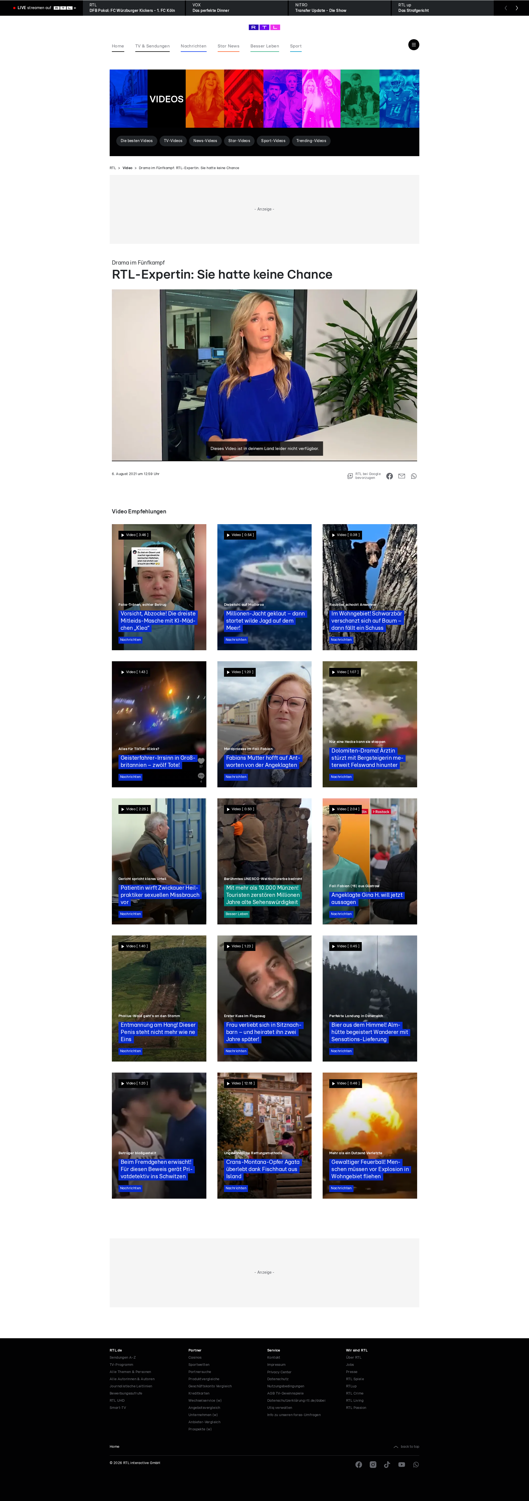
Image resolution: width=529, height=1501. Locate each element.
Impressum (276, 1365)
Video (128, 168)
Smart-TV (118, 1408)
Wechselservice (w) (205, 1401)
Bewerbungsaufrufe (126, 1393)
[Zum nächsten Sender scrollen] (516, 8)
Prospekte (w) (200, 1429)
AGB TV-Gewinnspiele (285, 1393)
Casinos (195, 1357)
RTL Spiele (355, 1379)
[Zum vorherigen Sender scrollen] (505, 8)
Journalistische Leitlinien (131, 1386)
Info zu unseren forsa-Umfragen (294, 1415)
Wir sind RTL (357, 1350)
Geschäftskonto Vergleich (210, 1386)
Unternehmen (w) (203, 1415)
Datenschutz (277, 1379)
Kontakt (273, 1357)
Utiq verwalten (279, 1408)
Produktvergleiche (204, 1379)
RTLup (351, 1386)
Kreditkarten (199, 1393)
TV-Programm (121, 1365)
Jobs (350, 1365)
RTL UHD (117, 1401)
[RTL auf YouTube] (401, 1464)
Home (115, 1447)
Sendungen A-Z (123, 1357)
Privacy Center (279, 1372)
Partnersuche (199, 1372)
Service (273, 1350)
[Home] (264, 27)
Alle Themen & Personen (130, 1372)
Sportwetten (198, 1365)
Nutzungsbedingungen (285, 1386)
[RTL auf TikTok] (387, 1464)
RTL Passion (356, 1408)
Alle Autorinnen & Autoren (132, 1379)
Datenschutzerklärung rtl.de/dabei (296, 1401)
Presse (351, 1372)
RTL (113, 168)
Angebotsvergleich (204, 1408)
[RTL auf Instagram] (373, 1464)
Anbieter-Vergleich (204, 1422)
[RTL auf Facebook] (358, 1464)
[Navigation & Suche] (413, 44)
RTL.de (116, 1350)
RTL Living (354, 1401)
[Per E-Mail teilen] (401, 476)
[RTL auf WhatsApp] (416, 1464)
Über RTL (353, 1357)
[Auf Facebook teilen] (389, 476)
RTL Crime (355, 1393)
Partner (195, 1350)
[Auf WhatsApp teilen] (414, 476)
